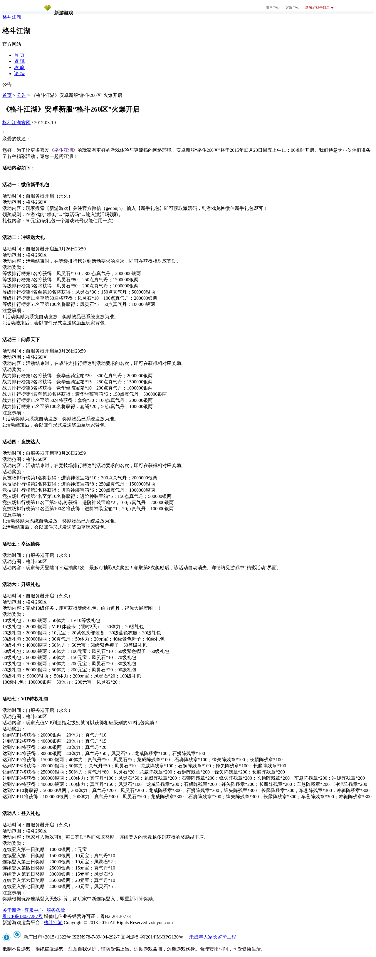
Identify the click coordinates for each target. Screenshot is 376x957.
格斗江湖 (11, 16)
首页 (7, 95)
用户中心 (273, 8)
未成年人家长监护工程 (212, 936)
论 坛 (19, 73)
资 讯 (19, 61)
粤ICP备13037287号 (22, 916)
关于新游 (11, 910)
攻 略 (19, 67)
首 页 (19, 55)
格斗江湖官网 (16, 122)
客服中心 (293, 8)
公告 (21, 95)
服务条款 (55, 910)
